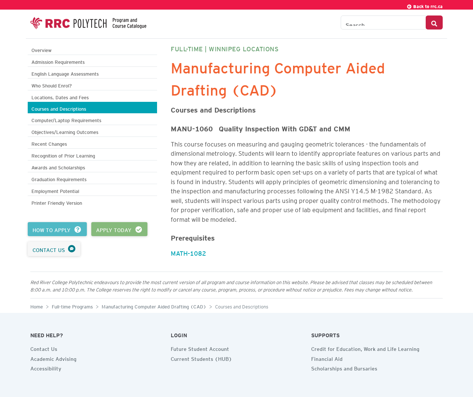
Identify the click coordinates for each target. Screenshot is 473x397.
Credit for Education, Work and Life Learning (365, 348)
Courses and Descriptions (58, 108)
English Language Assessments (65, 73)
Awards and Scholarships (58, 166)
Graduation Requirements (58, 178)
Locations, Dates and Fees (60, 96)
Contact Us (43, 348)
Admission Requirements (58, 61)
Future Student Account (200, 348)
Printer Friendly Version (56, 202)
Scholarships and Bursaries (344, 367)
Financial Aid (327, 358)
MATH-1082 (188, 252)
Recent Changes (49, 143)
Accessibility (45, 367)
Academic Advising (53, 358)
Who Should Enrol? (51, 84)
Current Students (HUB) (201, 358)
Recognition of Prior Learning (63, 154)
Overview (41, 49)
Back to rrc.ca (427, 5)
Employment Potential (55, 190)
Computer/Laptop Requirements (66, 119)
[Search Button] (434, 22)
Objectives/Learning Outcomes (64, 131)
